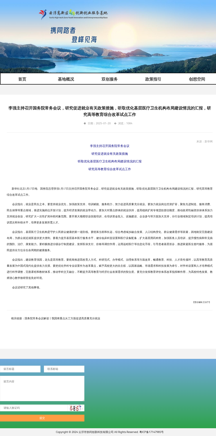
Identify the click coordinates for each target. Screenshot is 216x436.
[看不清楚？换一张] (75, 408)
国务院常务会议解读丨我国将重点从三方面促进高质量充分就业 (62, 318)
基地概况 (66, 79)
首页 (22, 79)
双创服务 (110, 79)
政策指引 (153, 79)
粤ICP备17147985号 (151, 432)
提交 (42, 418)
